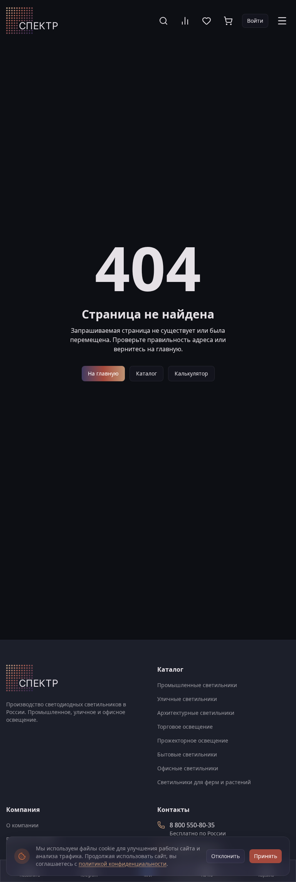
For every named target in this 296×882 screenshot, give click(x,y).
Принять (265, 856)
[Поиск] (163, 21)
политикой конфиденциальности (122, 863)
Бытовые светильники (187, 754)
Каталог (146, 373)
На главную (103, 373)
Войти (255, 20)
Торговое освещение (185, 726)
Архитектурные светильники (195, 712)
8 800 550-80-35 (192, 825)
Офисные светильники (187, 768)
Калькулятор (191, 373)
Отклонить (225, 856)
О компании (22, 825)
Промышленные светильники (197, 685)
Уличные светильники (187, 699)
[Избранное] (206, 21)
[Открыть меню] (282, 21)
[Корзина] (228, 21)
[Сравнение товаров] (185, 21)
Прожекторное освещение (192, 740)
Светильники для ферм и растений (204, 782)
